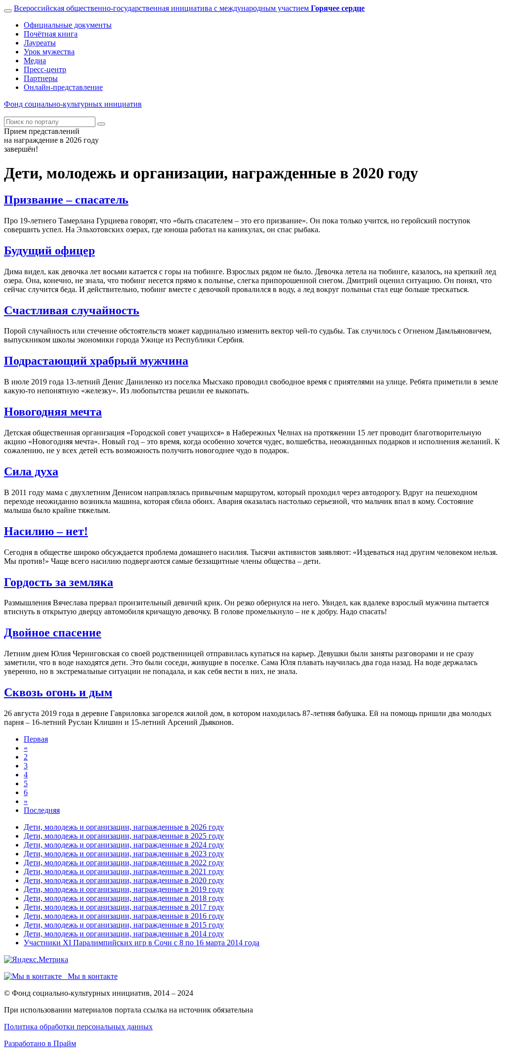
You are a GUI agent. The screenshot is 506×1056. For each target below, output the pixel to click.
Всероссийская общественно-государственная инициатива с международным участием (189, 8)
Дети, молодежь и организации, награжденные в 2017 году (124, 907)
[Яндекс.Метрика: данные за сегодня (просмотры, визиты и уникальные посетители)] (36, 959)
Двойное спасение (52, 632)
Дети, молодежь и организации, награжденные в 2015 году (124, 925)
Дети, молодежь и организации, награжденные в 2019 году (124, 889)
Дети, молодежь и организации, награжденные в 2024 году (124, 845)
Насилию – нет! (46, 531)
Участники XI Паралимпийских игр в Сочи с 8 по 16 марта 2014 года (141, 942)
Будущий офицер (49, 250)
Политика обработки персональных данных (78, 1026)
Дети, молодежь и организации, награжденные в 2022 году (124, 862)
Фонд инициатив (73, 104)
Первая (36, 739)
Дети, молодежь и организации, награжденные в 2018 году (124, 898)
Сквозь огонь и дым (58, 692)
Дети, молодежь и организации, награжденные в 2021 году (124, 871)
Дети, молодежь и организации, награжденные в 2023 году (124, 853)
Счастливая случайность (71, 310)
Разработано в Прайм (40, 1043)
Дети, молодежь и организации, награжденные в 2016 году (124, 916)
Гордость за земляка (58, 582)
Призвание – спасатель (66, 199)
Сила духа (31, 471)
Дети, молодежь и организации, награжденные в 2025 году (124, 836)
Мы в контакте (90, 976)
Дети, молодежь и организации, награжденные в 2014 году (124, 933)
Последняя (42, 810)
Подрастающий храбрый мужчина (96, 360)
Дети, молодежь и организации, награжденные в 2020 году (124, 880)
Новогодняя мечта (53, 411)
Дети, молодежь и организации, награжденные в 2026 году (124, 827)
